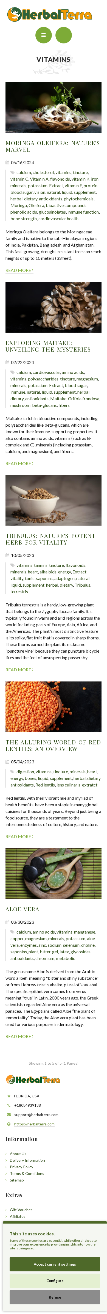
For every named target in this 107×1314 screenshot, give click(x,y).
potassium (37, 185)
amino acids (73, 372)
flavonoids (60, 178)
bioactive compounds (66, 205)
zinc (42, 945)
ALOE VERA (22, 909)
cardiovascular (46, 372)
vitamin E (73, 185)
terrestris (19, 591)
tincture (80, 172)
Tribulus (82, 584)
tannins (40, 565)
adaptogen (64, 578)
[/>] (53, 107)
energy (64, 571)
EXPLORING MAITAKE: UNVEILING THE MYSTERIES (48, 346)
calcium (23, 172)
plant (33, 951)
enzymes (28, 945)
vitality (16, 578)
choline (88, 945)
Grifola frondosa (83, 398)
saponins (44, 578)
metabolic (65, 958)
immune (17, 391)
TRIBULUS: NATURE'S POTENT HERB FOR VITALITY (50, 539)
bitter (45, 951)
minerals (18, 185)
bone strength (23, 218)
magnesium (87, 378)
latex (64, 951)
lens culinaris (68, 784)
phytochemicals (79, 198)
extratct (89, 784)
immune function (83, 211)
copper (17, 938)
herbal (16, 198)
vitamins (63, 172)
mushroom (20, 405)
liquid (67, 192)
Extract (56, 185)
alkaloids (48, 571)
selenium (71, 945)
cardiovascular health (58, 218)
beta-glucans (44, 405)
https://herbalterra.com (34, 1124)
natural (53, 192)
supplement (85, 192)
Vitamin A (39, 178)
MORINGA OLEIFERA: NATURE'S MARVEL (52, 146)
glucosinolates (52, 211)
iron (94, 178)
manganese (84, 931)
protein (90, 185)
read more (19, 269)
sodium (54, 945)
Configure (55, 1281)
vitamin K (80, 178)
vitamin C (19, 178)
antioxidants (50, 198)
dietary (30, 198)
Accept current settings (55, 1264)
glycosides (81, 951)
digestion (25, 771)
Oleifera (36, 205)
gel (55, 951)
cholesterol (43, 172)
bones (30, 778)
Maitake (58, 398)
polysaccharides (43, 378)
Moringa (18, 205)
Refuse (55, 1297)
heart (33, 571)
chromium (44, 958)
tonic (30, 578)
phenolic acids (23, 211)
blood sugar (21, 192)
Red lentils (45, 784)
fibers (64, 405)
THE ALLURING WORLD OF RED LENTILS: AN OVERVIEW (53, 745)
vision (39, 192)
